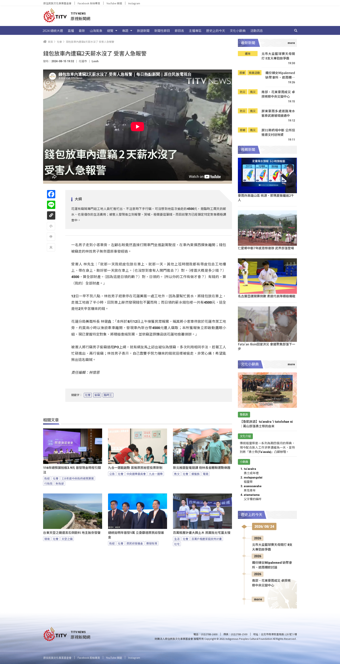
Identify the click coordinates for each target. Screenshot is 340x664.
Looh (95, 61)
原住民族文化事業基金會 (57, 3)
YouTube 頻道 (114, 3)
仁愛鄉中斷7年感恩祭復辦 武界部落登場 (266, 248)
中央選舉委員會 (136, 474)
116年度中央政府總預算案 (78, 478)
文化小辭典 (238, 30)
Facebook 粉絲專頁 (89, 3)
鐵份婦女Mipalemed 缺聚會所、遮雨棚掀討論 (280, 75)
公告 (112, 474)
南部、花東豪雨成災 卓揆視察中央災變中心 (278, 94)
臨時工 (108, 395)
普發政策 (151, 543)
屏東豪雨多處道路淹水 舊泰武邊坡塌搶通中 (278, 113)
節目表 (179, 30)
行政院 (48, 483)
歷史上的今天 (215, 30)
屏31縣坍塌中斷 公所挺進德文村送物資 (278, 132)
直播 (71, 30)
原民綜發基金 (135, 543)
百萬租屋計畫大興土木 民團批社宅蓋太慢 (201, 533)
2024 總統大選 (52, 30)
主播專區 (195, 30)
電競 (205, 474)
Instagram (134, 3)
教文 (177, 474)
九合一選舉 (156, 474)
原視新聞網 (80, 18)
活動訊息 (256, 30)
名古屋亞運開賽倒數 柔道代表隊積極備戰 (266, 296)
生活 (177, 539)
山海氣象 (96, 30)
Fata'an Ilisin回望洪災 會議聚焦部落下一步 (266, 346)
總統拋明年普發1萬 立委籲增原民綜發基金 (136, 535)
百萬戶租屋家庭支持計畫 (206, 539)
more (258, 599)
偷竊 (97, 395)
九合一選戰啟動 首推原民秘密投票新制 (135, 468)
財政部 (60, 483)
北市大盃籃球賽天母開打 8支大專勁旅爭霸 (278, 56)
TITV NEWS (78, 13)
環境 (47, 539)
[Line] (51, 205)
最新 (82, 30)
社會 (88, 395)
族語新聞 (143, 30)
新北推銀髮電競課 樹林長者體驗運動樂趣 (201, 468)
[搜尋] (296, 30)
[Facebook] (51, 194)
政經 (47, 478)
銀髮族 (195, 474)
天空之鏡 (67, 539)
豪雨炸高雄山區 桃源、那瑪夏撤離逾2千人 (266, 197)
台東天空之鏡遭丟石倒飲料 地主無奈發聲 (72, 533)
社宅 (177, 544)
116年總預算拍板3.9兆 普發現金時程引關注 (72, 470)
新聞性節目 (162, 30)
